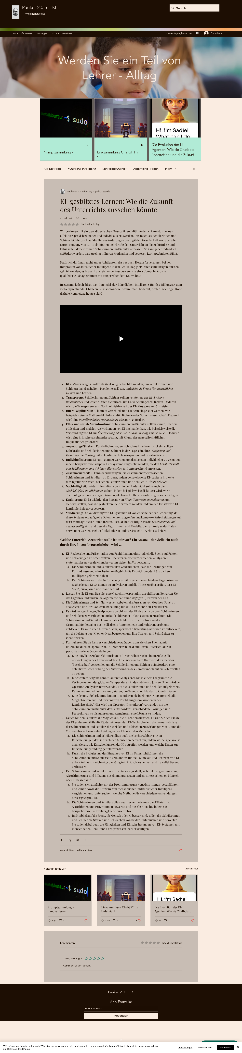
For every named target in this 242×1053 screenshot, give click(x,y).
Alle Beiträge (52, 168)
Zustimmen (225, 1047)
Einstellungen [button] (185, 1047)
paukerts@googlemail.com (178, 33)
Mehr (168, 168)
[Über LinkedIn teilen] (77, 839)
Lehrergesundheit (114, 168)
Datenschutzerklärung (18, 1049)
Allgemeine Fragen (146, 168)
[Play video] (121, 339)
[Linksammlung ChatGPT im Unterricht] (121, 888)
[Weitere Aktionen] (180, 191)
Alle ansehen (192, 868)
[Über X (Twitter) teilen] (69, 839)
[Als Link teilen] (85, 839)
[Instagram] (197, 33)
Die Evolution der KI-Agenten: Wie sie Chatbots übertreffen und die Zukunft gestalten (173, 909)
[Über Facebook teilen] (61, 839)
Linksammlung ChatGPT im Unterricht (119, 909)
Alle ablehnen (205, 1047)
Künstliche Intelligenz (81, 168)
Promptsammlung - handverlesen (61, 909)
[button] (194, 169)
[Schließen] (238, 1047)
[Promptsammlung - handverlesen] (67, 888)
